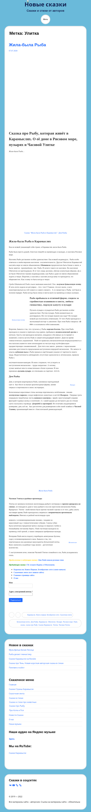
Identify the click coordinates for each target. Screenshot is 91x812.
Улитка (55, 625)
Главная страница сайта (24, 575)
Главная (12, 684)
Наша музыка (15, 724)
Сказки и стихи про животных (22, 702)
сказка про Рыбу (32, 625)
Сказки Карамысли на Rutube (22, 658)
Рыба (75, 622)
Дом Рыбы (34, 622)
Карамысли (43, 622)
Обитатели (52, 622)
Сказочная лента (66, 615)
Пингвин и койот (16, 667)
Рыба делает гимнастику (20, 654)
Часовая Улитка (64, 625)
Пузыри (59, 622)
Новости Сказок (16, 715)
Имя (11, 582)
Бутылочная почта (23, 622)
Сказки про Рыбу (17, 706)
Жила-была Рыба (27, 44)
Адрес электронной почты (21, 591)
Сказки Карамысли (45, 625)
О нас (16, 578)
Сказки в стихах (16, 698)
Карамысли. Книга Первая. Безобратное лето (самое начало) (40, 569)
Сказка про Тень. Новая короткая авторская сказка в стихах (36, 663)
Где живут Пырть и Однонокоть (40, 564)
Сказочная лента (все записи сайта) (29, 572)
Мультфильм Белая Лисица (21, 650)
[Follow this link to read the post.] (45, 126)
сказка (22, 625)
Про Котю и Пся (16, 710)
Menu (45, 19)
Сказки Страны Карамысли (21, 689)
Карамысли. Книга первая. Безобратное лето (43, 615)
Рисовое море (68, 622)
